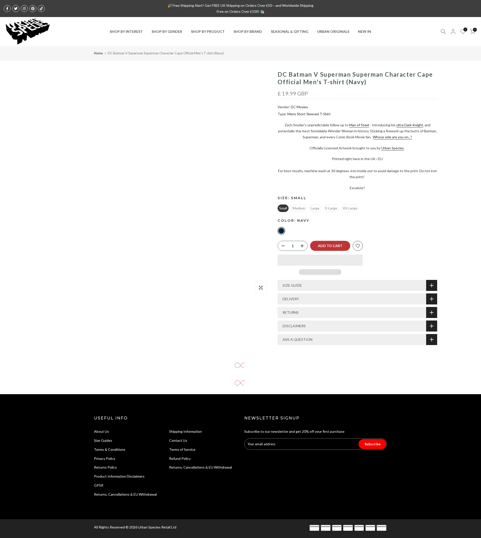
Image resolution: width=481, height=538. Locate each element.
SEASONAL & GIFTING (289, 31)
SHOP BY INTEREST (126, 31)
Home (98, 53)
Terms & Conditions (109, 449)
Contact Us (178, 440)
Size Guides (103, 440)
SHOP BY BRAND (247, 31)
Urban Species (392, 148)
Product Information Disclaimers (119, 476)
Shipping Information (185, 431)
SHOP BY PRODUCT (208, 31)
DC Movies (299, 107)
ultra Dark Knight (409, 125)
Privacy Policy (104, 458)
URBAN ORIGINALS (333, 31)
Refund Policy (180, 458)
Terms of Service (182, 449)
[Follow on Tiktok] (41, 8)
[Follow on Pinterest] (32, 8)
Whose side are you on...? (392, 137)
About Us (101, 431)
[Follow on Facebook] (7, 8)
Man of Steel (359, 125)
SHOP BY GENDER (167, 31)
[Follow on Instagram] (24, 8)
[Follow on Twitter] (15, 8)
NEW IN (364, 31)
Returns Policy (105, 467)
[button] (320, 260)
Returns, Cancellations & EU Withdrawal (125, 494)
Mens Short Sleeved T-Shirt (309, 114)
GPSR (98, 485)
